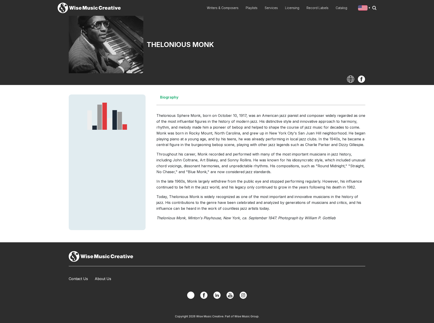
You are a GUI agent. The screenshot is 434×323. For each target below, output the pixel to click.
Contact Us (78, 278)
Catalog (341, 8)
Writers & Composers (222, 8)
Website (350, 79)
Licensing (292, 8)
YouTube (230, 295)
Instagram (243, 295)
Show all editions (365, 8)
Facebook (361, 79)
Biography (169, 97)
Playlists (251, 8)
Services (271, 8)
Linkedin (217, 295)
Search (374, 8)
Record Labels (317, 8)
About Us (103, 278)
